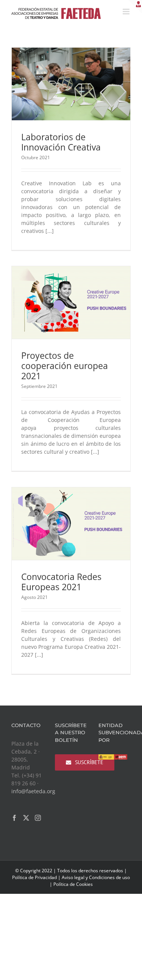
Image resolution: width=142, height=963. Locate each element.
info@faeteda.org (33, 791)
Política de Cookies (73, 884)
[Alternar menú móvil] (127, 12)
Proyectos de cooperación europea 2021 (64, 365)
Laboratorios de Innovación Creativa (61, 142)
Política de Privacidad (34, 877)
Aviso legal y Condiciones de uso (96, 877)
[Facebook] (14, 818)
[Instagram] (38, 818)
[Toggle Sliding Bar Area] (135, 7)
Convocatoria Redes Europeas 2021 (61, 582)
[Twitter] (26, 818)
